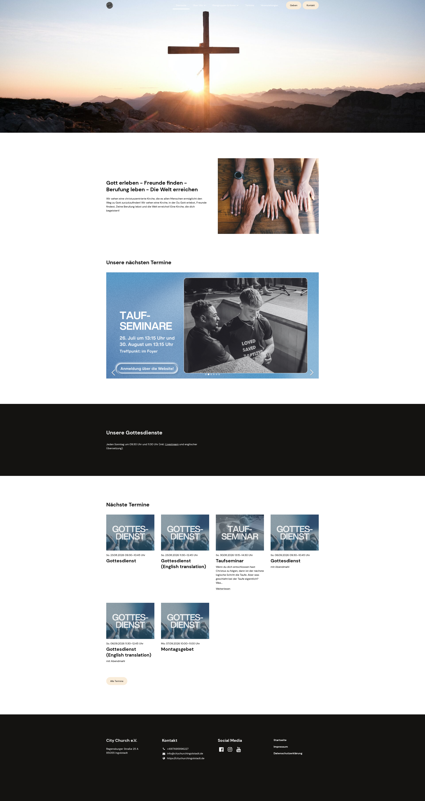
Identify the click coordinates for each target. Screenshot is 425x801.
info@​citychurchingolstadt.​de (185, 753)
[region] (212, 592)
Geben (293, 5)
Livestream (172, 444)
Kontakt (311, 5)
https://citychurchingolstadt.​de (185, 758)
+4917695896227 (178, 749)
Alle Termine (116, 681)
